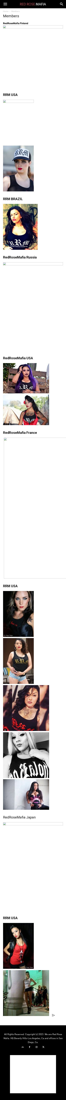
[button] (5, 4)
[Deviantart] (22, 1047)
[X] (43, 1047)
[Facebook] (29, 1047)
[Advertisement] (33, 1074)
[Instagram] (36, 1047)
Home (5, 11)
